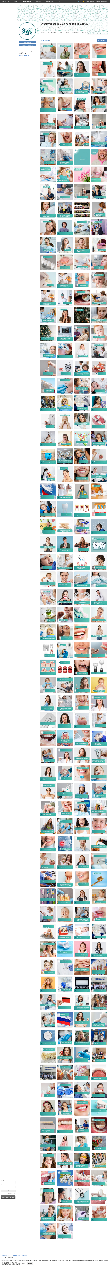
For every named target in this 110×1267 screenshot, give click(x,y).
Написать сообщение (27, 45)
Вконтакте (24, 1255)
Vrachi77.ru (5, 1)
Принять (30, 1263)
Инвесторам (16, 1255)
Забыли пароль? (11, 1193)
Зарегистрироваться (8, 1197)
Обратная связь (6, 1255)
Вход (97, 1)
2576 (65, 27)
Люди (16, 1)
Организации (27, 1)
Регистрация (104, 1)
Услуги (38, 1)
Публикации (50, 1)
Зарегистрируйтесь (24, 55)
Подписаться (27, 42)
